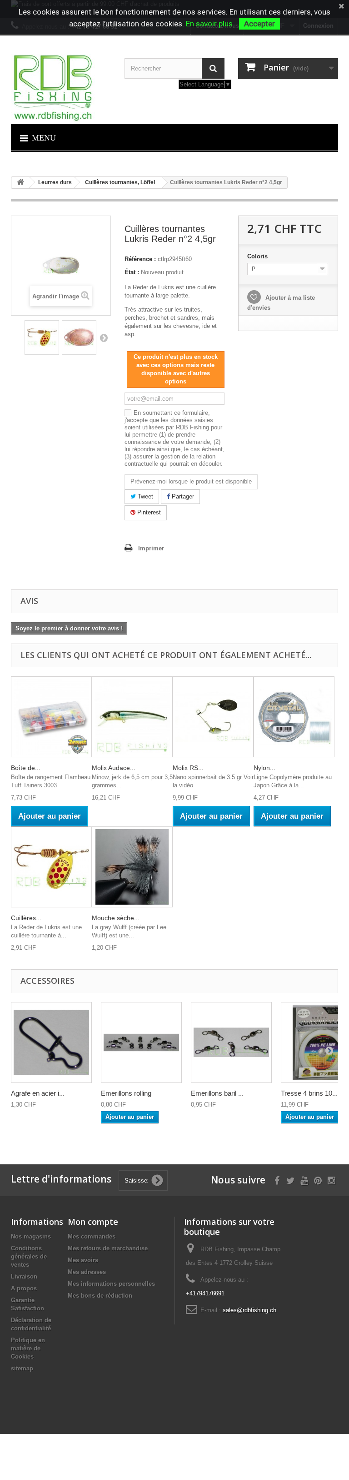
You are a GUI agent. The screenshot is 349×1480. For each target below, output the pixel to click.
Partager (182, 496)
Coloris (258, 256)
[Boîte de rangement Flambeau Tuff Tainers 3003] (51, 716)
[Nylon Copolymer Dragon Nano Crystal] (294, 716)
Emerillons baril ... (217, 1093)
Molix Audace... (113, 767)
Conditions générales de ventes (29, 1256)
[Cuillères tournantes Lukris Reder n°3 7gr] (51, 866)
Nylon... (264, 767)
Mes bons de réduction (100, 1295)
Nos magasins (31, 1236)
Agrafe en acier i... (38, 1093)
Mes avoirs (83, 1260)
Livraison (24, 1276)
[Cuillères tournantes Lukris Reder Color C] (79, 337)
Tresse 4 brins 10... (309, 1093)
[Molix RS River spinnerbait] (213, 716)
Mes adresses (87, 1272)
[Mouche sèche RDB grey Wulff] (132, 866)
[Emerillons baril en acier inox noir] (231, 1042)
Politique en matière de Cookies (28, 1348)
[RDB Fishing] (61, 88)
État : (132, 272)
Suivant (103, 337)
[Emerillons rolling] (141, 1042)
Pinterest (148, 512)
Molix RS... (188, 767)
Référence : (140, 259)
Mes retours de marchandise (108, 1248)
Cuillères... (26, 917)
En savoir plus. (210, 23)
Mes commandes (91, 1236)
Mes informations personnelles (111, 1283)
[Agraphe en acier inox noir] (51, 1042)
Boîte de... (25, 767)
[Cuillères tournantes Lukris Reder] (42, 337)
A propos (24, 1288)
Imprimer (151, 548)
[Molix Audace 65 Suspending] (132, 716)
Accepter (259, 23)
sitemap (22, 1368)
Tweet (144, 496)
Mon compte (93, 1221)
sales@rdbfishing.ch (249, 1310)
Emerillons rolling (126, 1093)
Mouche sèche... (116, 917)
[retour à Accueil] (20, 182)
